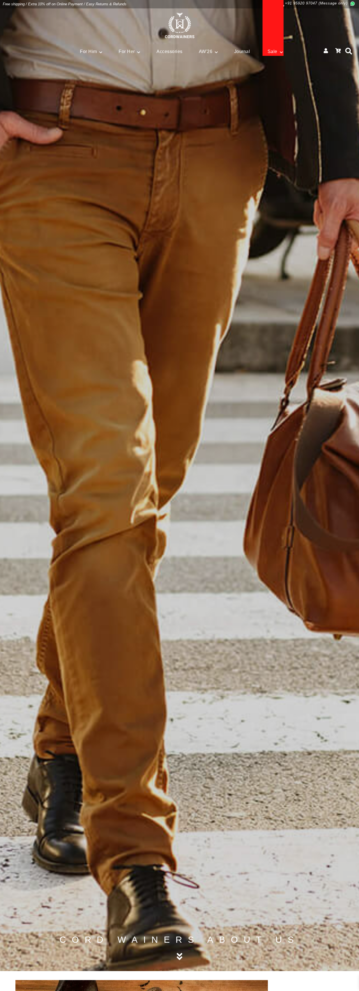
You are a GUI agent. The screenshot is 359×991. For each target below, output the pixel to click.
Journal (242, 51)
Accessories (170, 51)
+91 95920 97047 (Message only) (316, 3)
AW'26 (206, 51)
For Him (88, 51)
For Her (127, 51)
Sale (272, 51)
